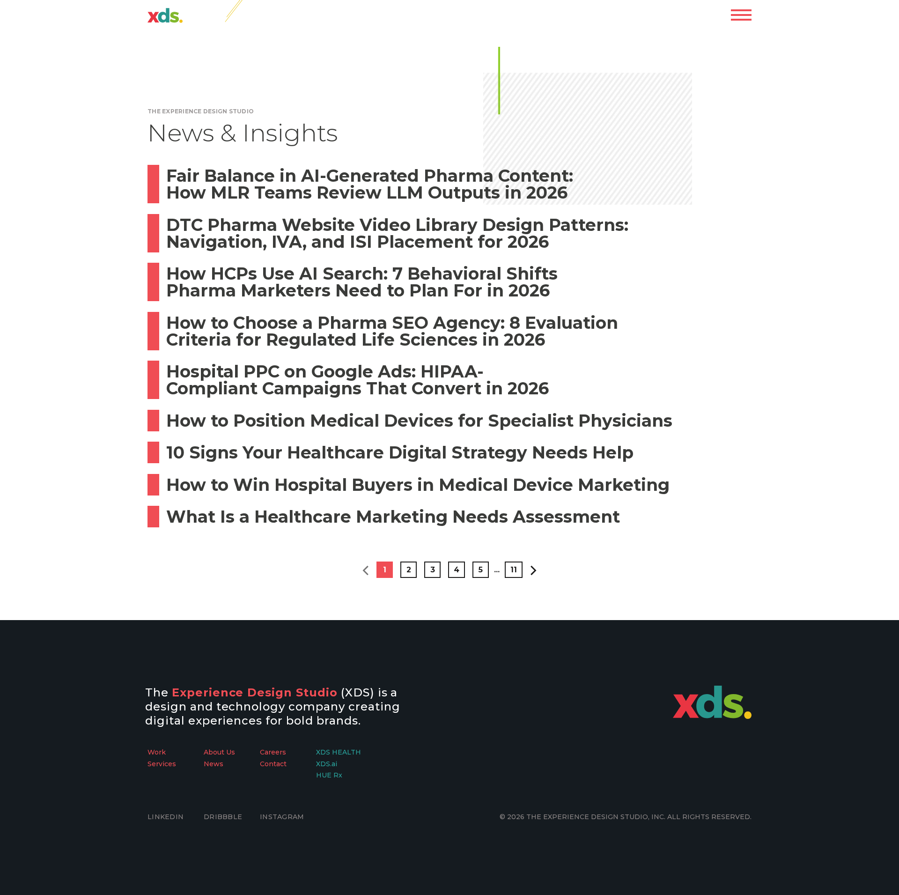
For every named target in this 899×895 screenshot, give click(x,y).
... (497, 569)
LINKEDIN (165, 817)
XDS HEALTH (338, 752)
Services (161, 764)
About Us (219, 752)
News (213, 764)
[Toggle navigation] (741, 15)
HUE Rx (329, 775)
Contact (273, 764)
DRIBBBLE (223, 817)
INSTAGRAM (282, 817)
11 (513, 569)
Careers (273, 752)
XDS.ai (326, 764)
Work (156, 752)
